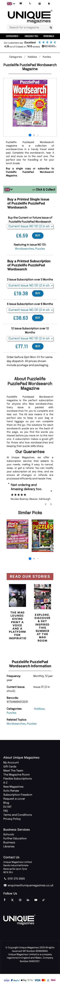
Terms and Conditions (17, 815)
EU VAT (7, 806)
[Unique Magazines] (30, 920)
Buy (37, 235)
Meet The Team (13, 770)
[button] (49, 4)
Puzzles (11, 712)
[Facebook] (4, 900)
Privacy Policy (12, 819)
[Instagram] (20, 900)
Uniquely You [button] (31, 36)
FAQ (5, 811)
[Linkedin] (28, 900)
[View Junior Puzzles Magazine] (42, 536)
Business (9, 842)
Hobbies (39, 708)
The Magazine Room (16, 774)
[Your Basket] (39, 4)
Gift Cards (9, 766)
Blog (6, 802)
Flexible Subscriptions (17, 778)
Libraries (8, 846)
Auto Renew (11, 790)
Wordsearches (16, 723)
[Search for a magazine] (51, 28)
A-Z (5, 782)
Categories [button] (12, 36)
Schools (8, 834)
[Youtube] (36, 900)
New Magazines (13, 786)
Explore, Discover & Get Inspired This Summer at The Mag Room (42, 627)
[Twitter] (12, 900)
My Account (11, 762)
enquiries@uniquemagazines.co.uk (30, 885)
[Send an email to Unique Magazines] (20, 4)
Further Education (15, 838)
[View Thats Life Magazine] (17, 534)
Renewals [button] (49, 36)
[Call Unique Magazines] (30, 4)
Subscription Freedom (17, 794)
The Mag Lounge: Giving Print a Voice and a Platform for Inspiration (19, 625)
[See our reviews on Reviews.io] (30, 45)
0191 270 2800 (16, 878)
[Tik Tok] (43, 900)
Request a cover (14, 798)
